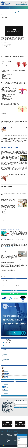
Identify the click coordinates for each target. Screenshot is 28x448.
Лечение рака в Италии (16, 437)
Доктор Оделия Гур (6, 370)
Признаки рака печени (4, 354)
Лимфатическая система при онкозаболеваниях (7, 350)
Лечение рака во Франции (17, 436)
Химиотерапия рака (9, 434)
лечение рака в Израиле (8, 216)
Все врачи (14, 379)
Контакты (25, 7)
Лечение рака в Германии (16, 434)
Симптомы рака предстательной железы (6, 358)
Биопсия (8, 433)
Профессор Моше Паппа (6, 373)
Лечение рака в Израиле (16, 432)
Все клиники (14, 395)
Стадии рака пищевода (4, 360)
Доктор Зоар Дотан (6, 376)
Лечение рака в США (16, 433)
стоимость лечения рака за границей (17, 272)
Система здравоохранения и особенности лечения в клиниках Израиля (9, 363)
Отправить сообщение (14, 293)
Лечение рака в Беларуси (16, 440)
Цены (11, 7)
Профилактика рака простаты (5, 355)
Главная (3, 7)
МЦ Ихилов (5, 389)
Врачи (7, 7)
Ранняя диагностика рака (10, 432)
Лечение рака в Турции (16, 439)
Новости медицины (20, 7)
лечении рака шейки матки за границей (8, 246)
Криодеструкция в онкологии (10, 436)
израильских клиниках (11, 155)
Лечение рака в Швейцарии (17, 435)
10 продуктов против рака (5, 353)
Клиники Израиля (2, 436)
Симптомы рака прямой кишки (5, 359)
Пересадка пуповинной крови (10, 437)
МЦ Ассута (5, 383)
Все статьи (8, 441)
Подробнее (6, 371)
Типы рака (16, 7)
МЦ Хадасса (5, 386)
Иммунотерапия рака (9, 435)
